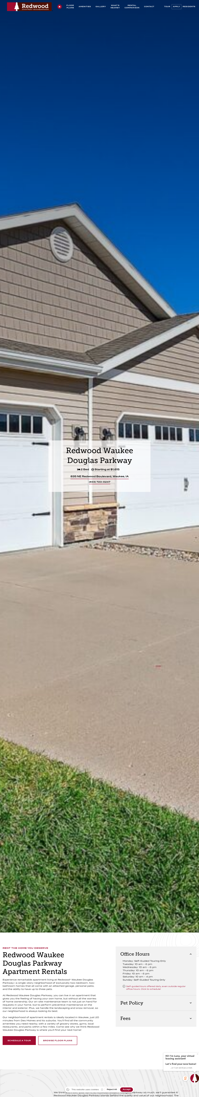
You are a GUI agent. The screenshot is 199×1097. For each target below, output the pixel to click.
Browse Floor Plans (57, 1040)
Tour (167, 7)
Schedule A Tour (19, 1040)
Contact (149, 7)
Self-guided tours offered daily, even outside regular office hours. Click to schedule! (156, 987)
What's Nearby (115, 6)
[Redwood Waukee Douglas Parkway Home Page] (59, 6)
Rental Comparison (132, 6)
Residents (189, 7)
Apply (176, 7)
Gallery (101, 7)
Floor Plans (70, 6)
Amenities (85, 7)
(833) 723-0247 (99, 481)
